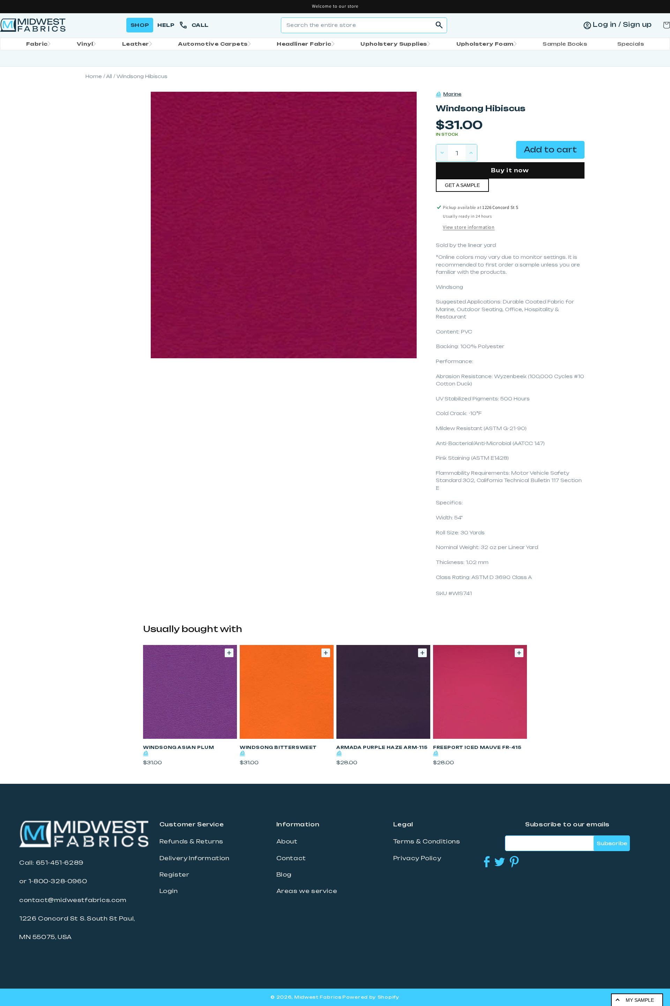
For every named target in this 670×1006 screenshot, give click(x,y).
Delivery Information (194, 858)
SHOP (140, 25)
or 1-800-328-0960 (53, 881)
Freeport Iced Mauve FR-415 (477, 747)
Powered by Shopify (371, 997)
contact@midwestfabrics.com (73, 899)
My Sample (640, 1000)
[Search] (439, 25)
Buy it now (510, 170)
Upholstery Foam (485, 44)
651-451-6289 (59, 862)
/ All (107, 76)
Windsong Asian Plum (178, 747)
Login (168, 890)
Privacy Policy (417, 858)
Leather (135, 44)
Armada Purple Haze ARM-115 (382, 747)
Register (174, 874)
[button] (36, 44)
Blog (284, 874)
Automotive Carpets (212, 44)
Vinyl (85, 44)
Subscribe (612, 843)
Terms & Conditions (426, 841)
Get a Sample (462, 185)
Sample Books (565, 44)
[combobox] (364, 25)
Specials (630, 44)
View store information (468, 227)
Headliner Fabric (304, 44)
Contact (291, 858)
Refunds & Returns (191, 841)
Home (93, 76)
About (287, 841)
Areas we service (306, 890)
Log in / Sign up (622, 24)
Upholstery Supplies (393, 44)
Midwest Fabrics (318, 997)
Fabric (36, 44)
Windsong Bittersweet (278, 747)
